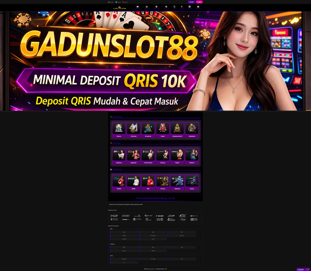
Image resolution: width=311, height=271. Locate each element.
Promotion (198, 8)
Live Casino (166, 8)
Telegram (119, 2)
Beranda (137, 8)
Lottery (190, 8)
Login (199, 2)
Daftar (191, 2)
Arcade (182, 8)
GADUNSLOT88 (151, 269)
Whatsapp (112, 2)
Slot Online (147, 8)
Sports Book (157, 8)
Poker (174, 8)
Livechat (126, 2)
